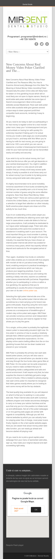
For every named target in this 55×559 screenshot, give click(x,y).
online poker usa (30, 290)
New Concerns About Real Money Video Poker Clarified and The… (25, 68)
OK (36, 509)
